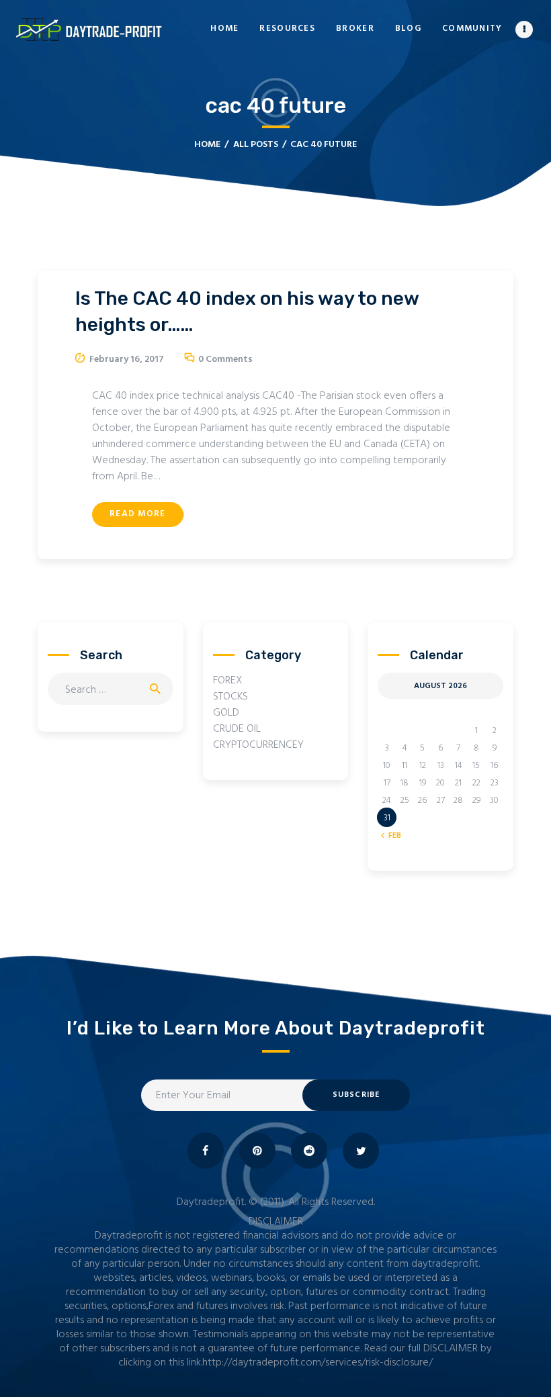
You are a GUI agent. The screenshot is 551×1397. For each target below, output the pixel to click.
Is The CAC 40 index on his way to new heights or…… (247, 311)
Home (207, 144)
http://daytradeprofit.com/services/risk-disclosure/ (317, 1362)
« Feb (391, 836)
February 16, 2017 (126, 359)
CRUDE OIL (237, 729)
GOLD (226, 713)
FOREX (228, 680)
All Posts (255, 144)
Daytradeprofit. (211, 1202)
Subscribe (356, 1095)
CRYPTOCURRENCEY (258, 745)
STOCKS (230, 697)
